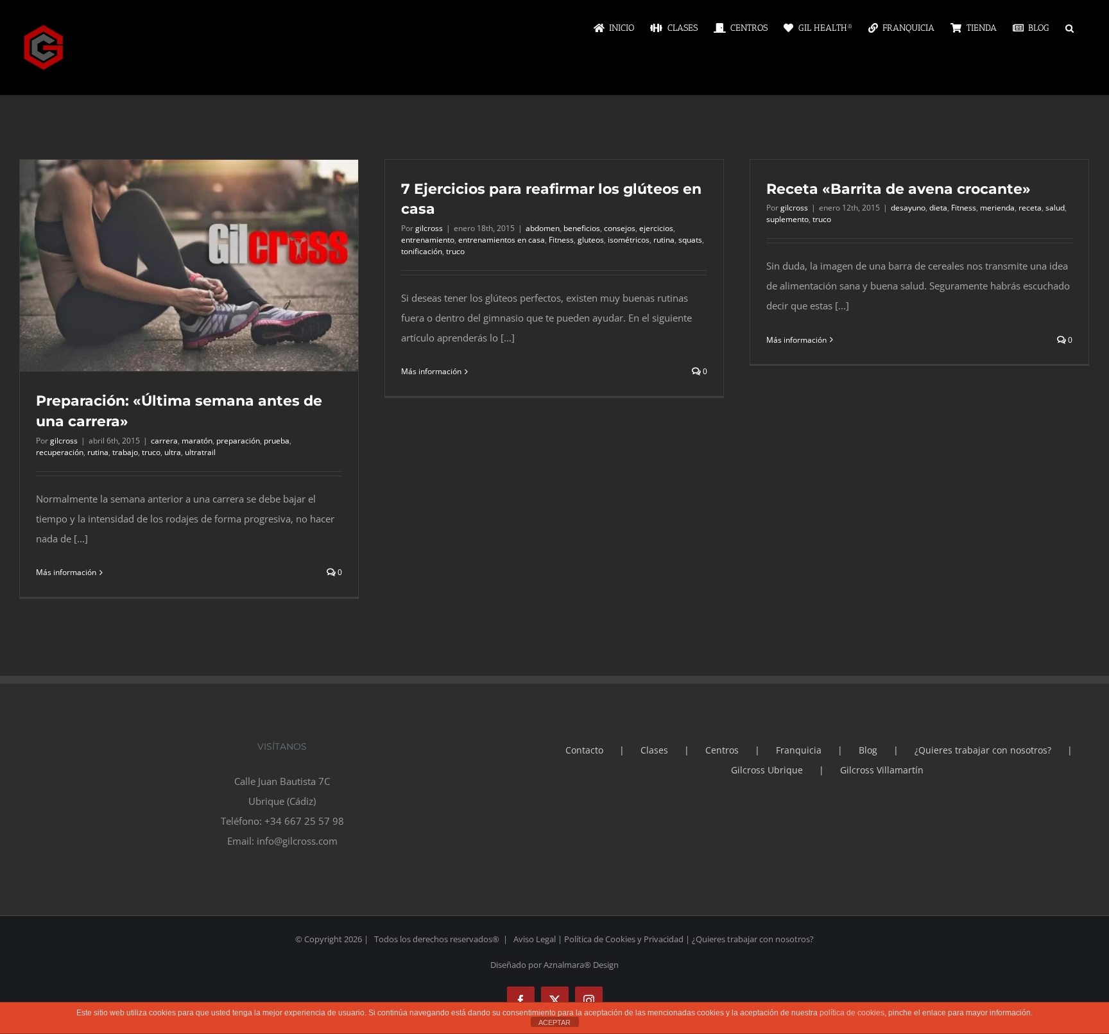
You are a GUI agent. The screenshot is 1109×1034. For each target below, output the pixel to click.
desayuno (908, 207)
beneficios (581, 228)
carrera (164, 440)
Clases (654, 750)
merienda (997, 207)
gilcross (64, 440)
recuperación (59, 452)
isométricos (628, 239)
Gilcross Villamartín (882, 770)
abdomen (543, 228)
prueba (276, 440)
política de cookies (852, 1012)
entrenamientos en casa (501, 239)
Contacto (584, 750)
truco (151, 452)
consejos (619, 228)
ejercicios (656, 228)
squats (690, 239)
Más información (66, 572)
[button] (1069, 27)
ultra (172, 452)
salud (1055, 207)
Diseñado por (517, 964)
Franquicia (798, 750)
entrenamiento (427, 239)
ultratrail (200, 452)
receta (1030, 207)
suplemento (787, 219)
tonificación (421, 251)
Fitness (561, 239)
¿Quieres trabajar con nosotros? (983, 750)
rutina (97, 452)
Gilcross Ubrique (767, 770)
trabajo (125, 452)
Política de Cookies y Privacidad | (628, 939)
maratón (197, 440)
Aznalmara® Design (581, 964)
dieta (938, 207)
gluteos (591, 239)
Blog (868, 750)
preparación (238, 440)
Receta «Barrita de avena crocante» (898, 189)
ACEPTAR (554, 1022)
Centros (722, 750)
